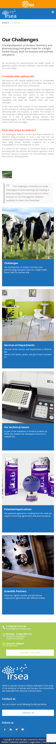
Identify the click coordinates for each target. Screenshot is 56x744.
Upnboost (23, 742)
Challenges (11, 263)
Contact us (28, 712)
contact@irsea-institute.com (18, 628)
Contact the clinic (30, 652)
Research (5, 23)
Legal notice (35, 742)
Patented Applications (18, 509)
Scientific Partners (15, 591)
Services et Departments (19, 345)
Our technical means (16, 427)
